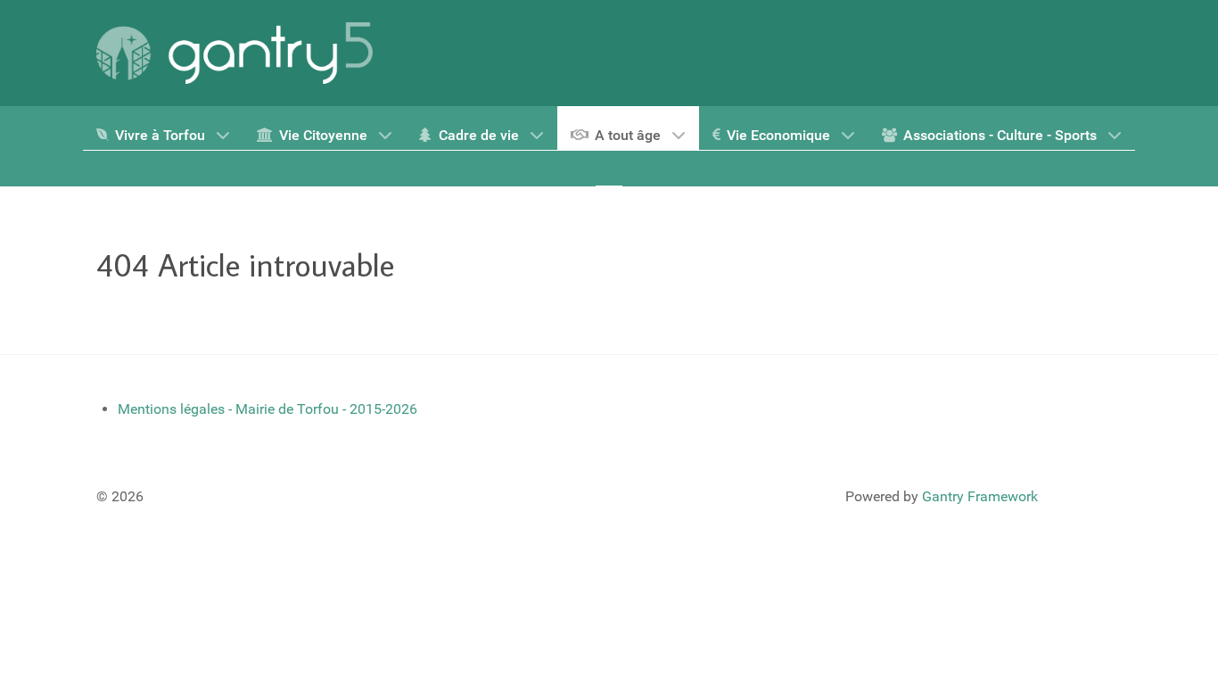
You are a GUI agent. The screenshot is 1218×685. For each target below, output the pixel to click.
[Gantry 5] (234, 53)
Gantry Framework (980, 496)
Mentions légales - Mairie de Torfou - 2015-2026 (267, 408)
